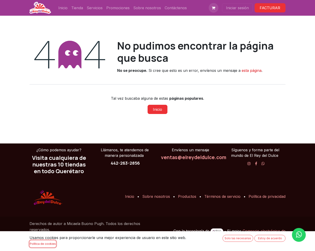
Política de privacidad (267, 196)
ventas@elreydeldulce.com (193, 157)
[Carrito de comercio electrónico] (213, 8)
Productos (187, 196)
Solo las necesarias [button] (238, 238)
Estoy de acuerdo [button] (270, 238)
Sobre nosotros (156, 196)
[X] (263, 163)
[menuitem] (62, 7)
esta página (252, 70)
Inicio (157, 109)
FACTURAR (270, 8)
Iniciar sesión (237, 8)
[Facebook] (256, 163)
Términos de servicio (222, 196)
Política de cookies (43, 243)
